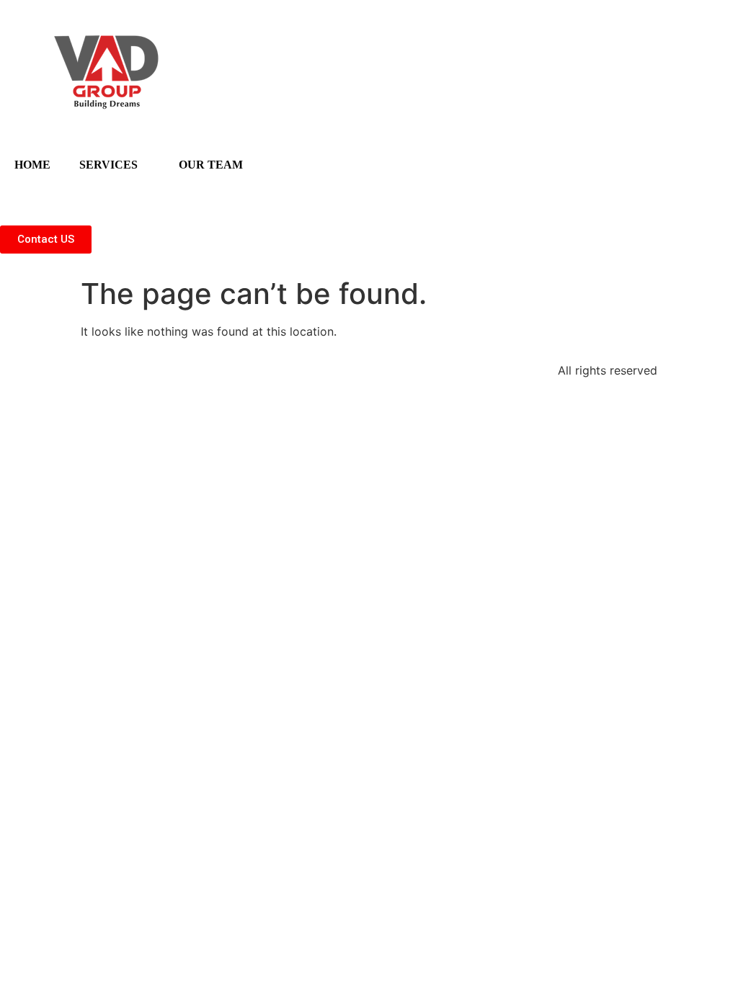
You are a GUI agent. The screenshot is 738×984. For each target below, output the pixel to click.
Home (32, 164)
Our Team (211, 164)
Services (108, 164)
